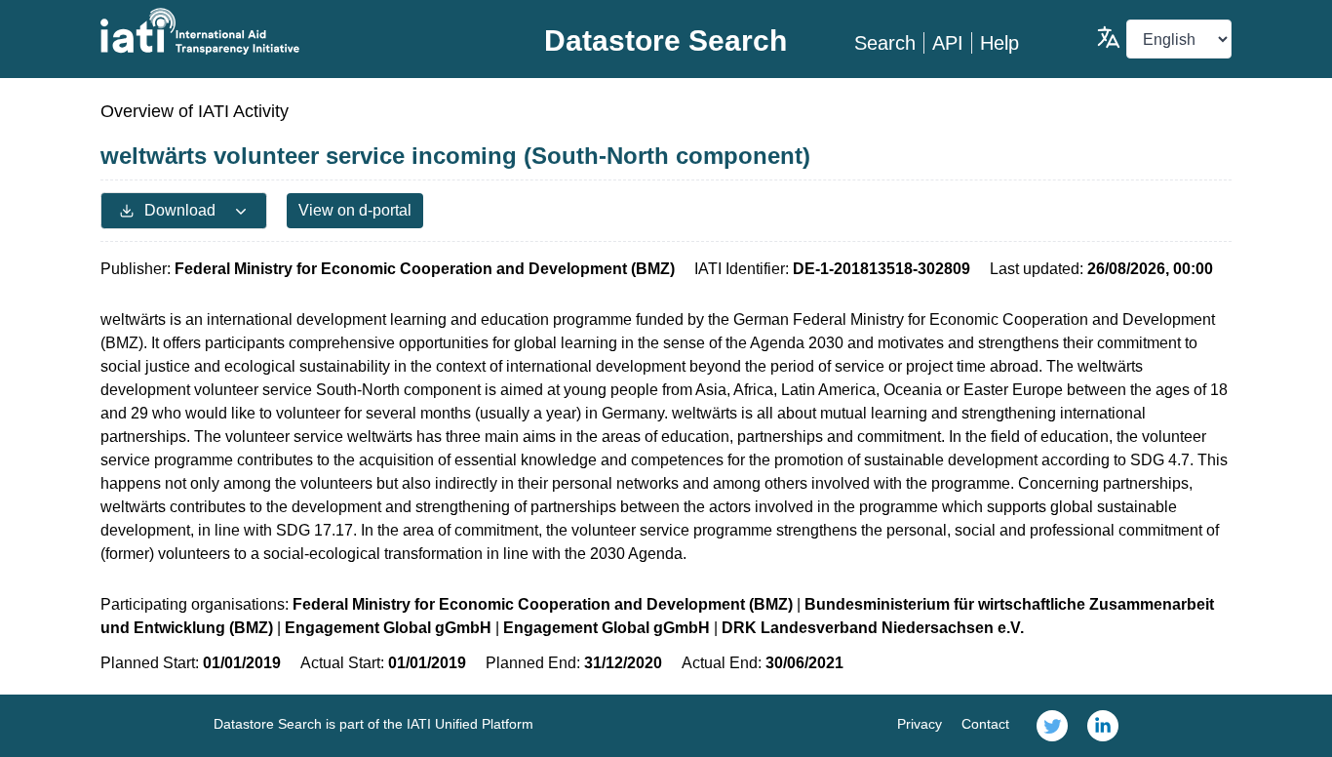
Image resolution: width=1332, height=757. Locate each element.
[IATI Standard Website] (289, 31)
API (947, 43)
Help (999, 43)
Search (885, 43)
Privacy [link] (919, 724)
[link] (1052, 725)
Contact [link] (985, 724)
